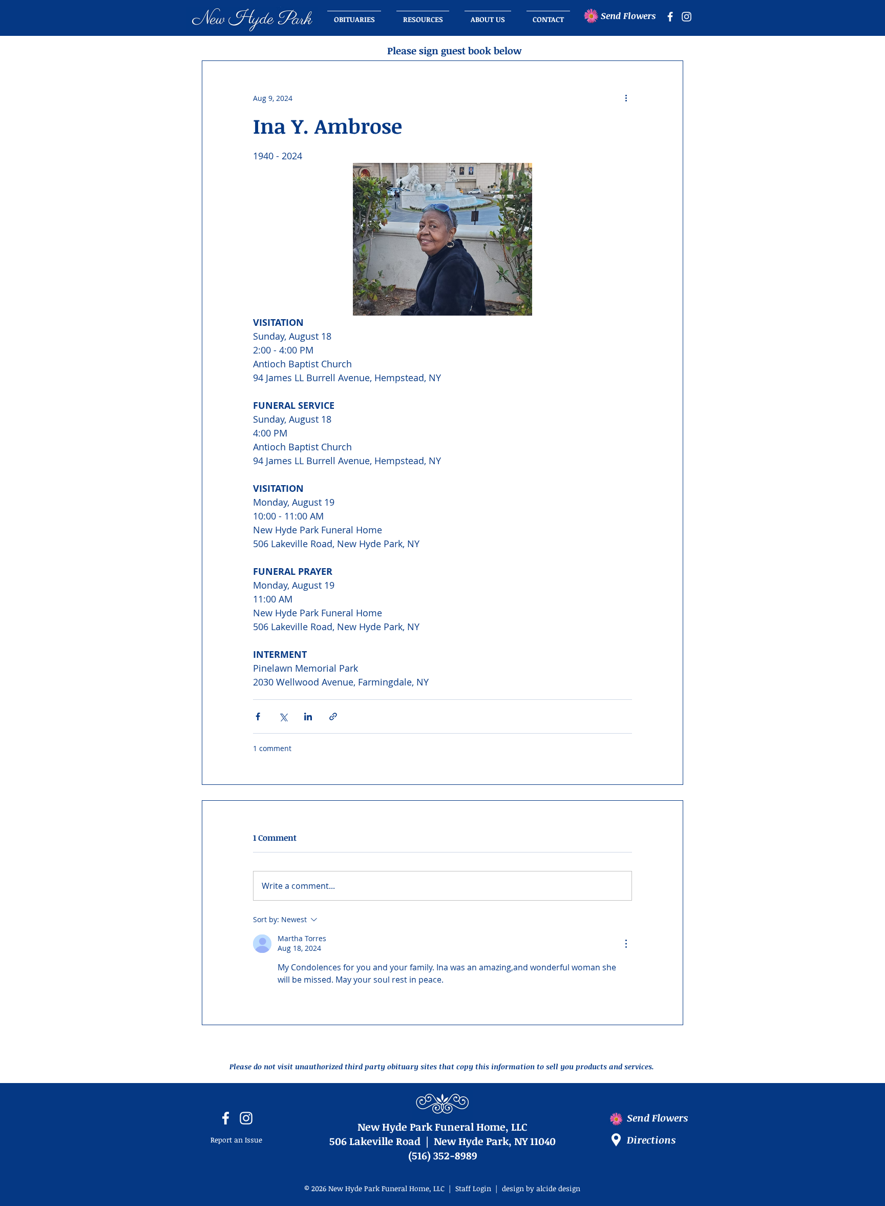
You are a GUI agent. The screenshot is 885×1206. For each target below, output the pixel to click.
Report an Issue (236, 1140)
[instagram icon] (686, 16)
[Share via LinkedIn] (308, 716)
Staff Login (473, 1188)
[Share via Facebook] (258, 716)
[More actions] (626, 98)
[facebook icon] (670, 16)
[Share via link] (333, 716)
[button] (488, 15)
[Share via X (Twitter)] (283, 716)
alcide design (558, 1188)
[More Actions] (626, 944)
